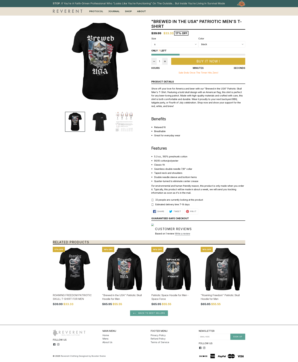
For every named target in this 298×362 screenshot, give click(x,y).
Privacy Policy (158, 335)
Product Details (162, 81)
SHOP (128, 11)
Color (201, 38)
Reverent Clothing (69, 356)
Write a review (182, 233)
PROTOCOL (96, 11)
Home (105, 335)
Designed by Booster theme (92, 356)
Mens (105, 338)
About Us (107, 342)
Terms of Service (160, 342)
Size (153, 38)
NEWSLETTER (206, 331)
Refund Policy (158, 338)
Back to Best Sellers (151, 313)
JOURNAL (114, 11)
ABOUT (141, 11)
